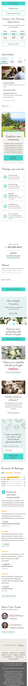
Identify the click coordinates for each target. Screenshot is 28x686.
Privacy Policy (7, 655)
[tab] (4, 60)
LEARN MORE (13, 313)
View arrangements (13, 372)
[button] (13, 3)
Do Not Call (19, 657)
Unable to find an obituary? (13, 398)
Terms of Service (19, 655)
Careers (22, 652)
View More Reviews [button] (9, 596)
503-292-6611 (15, 247)
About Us (5, 652)
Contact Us (14, 652)
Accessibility (7, 657)
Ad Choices (14, 659)
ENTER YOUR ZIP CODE (11, 446)
